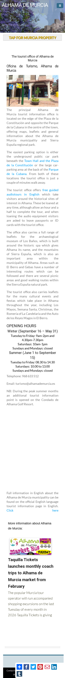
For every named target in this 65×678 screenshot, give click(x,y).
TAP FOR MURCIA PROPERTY (32, 37)
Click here (32, 510)
